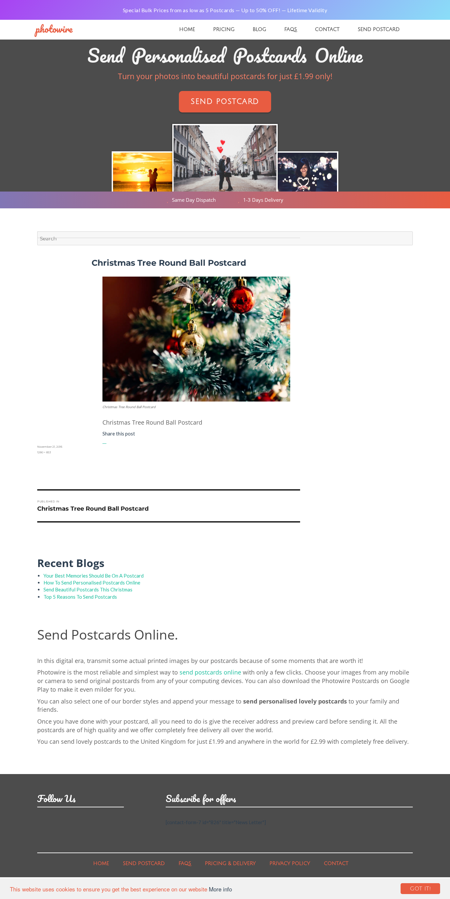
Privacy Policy (289, 863)
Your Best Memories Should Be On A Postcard (93, 576)
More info (220, 889)
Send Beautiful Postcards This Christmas (87, 589)
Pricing (224, 29)
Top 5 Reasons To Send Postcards (80, 597)
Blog (259, 29)
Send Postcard (379, 29)
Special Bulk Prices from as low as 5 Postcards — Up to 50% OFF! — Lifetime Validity (225, 10)
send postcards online (210, 672)
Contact (327, 29)
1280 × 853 (44, 452)
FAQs (290, 29)
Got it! (420, 888)
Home (187, 29)
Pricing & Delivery (230, 863)
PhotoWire (54, 29)
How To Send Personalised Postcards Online (91, 582)
